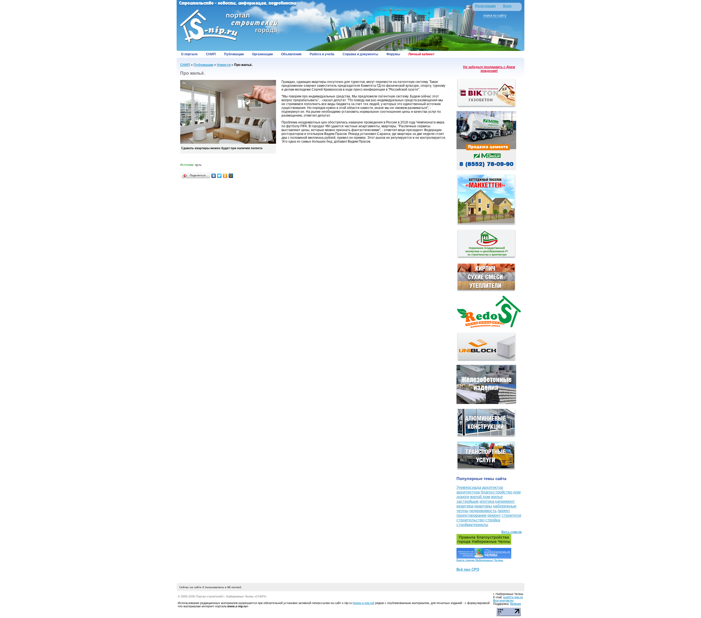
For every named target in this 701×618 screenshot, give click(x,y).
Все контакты (503, 600)
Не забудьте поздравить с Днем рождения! (489, 69)
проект (504, 510)
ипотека (486, 501)
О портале (189, 54)
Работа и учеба (322, 54)
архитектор (492, 487)
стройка (492, 520)
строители (511, 515)
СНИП (211, 54)
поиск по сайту (494, 16)
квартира (464, 506)
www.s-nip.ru (363, 603)
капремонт (505, 501)
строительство (470, 520)
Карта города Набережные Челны (479, 560)
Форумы (393, 54)
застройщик (467, 501)
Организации (262, 54)
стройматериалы (472, 524)
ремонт (494, 515)
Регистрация (485, 6)
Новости (224, 65)
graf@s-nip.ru (513, 597)
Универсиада (468, 487)
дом (517, 492)
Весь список (511, 532)
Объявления (291, 54)
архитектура (468, 492)
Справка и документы (360, 54)
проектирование (471, 515)
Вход (507, 6)
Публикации (234, 54)
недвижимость (483, 510)
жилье (497, 496)
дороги (462, 496)
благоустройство (496, 492)
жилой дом (480, 496)
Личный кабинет (421, 54)
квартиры (483, 506)
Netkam (515, 603)
